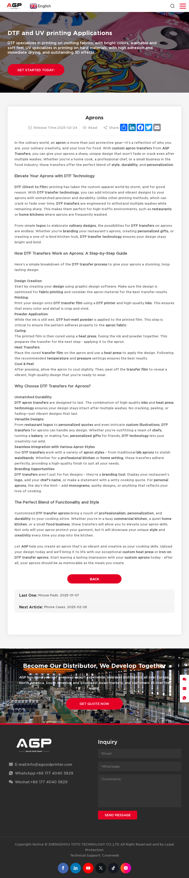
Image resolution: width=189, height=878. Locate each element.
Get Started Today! (35, 70)
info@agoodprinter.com (49, 764)
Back (94, 579)
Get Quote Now (94, 703)
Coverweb (110, 855)
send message (118, 815)
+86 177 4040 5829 (54, 773)
